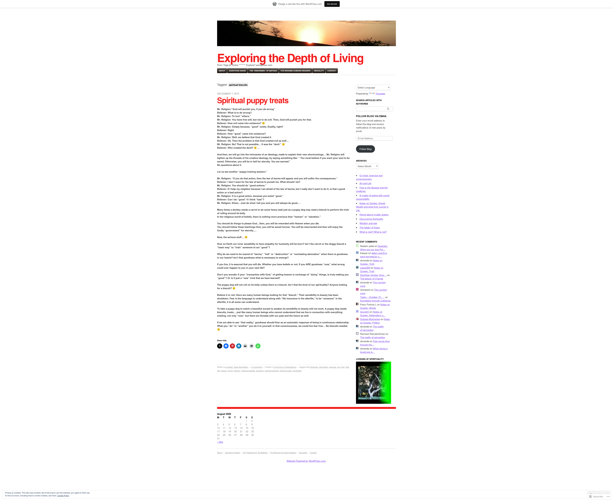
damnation (323, 367)
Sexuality (319, 70)
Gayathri (364, 311)
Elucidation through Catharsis (375, 300)
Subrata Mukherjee (370, 319)
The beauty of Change (371, 278)
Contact (331, 70)
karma (224, 370)
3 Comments (256, 367)
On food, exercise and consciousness (369, 177)
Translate (380, 93)
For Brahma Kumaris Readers (295, 70)
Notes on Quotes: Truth (371, 262)
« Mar (220, 442)
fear (342, 367)
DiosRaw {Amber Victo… (373, 275)
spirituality (297, 370)
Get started (332, 4)
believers (314, 367)
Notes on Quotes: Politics (375, 320)
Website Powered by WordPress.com (306, 461)
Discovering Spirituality (371, 218)
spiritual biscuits (272, 370)
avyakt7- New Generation (237, 367)
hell (218, 370)
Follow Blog (365, 149)
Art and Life (365, 183)
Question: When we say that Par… (374, 247)
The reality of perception (372, 328)
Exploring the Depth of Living (290, 57)
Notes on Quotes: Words (375, 306)
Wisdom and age (368, 223)
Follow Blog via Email (371, 116)
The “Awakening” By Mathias (263, 70)
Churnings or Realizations (285, 367)
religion (237, 370)
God (347, 367)
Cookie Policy (63, 495)
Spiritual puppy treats (252, 100)
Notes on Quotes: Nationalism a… (373, 313)
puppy (230, 370)
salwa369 (365, 267)
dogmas (332, 367)
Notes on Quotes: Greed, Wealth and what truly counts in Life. (372, 206)
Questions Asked (237, 70)
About (222, 70)
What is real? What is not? (373, 231)
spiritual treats (286, 370)
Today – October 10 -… (372, 297)
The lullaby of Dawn (369, 227)
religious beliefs (248, 370)
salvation (260, 370)
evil (338, 367)
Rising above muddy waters (374, 214)
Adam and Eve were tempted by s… (373, 254)
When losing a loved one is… (374, 350)
